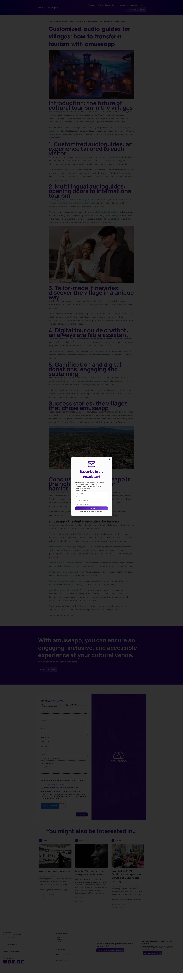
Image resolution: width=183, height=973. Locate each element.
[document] (91, 486)
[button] (109, 459)
